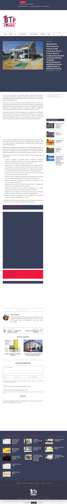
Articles (11, 34)
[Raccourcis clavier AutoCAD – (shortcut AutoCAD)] (7, 458)
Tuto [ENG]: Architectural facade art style (37, 441)
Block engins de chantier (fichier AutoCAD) (15, 450)
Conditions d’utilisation (23, 6)
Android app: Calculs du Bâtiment (59, 440)
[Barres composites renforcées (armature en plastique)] (50, 125)
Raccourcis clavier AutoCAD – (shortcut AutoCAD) (16, 457)
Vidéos (48, 34)
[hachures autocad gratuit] (7, 474)
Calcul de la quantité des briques (58, 150)
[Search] (63, 35)
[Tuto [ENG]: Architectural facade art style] (28, 441)
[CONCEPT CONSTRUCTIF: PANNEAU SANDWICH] (12, 346)
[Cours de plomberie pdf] (50, 134)
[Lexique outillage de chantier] (50, 142)
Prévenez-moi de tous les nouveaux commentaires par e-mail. (17, 386)
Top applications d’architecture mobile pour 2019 (59, 456)
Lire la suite (40, 502)
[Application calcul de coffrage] (49, 449)
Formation (43, 34)
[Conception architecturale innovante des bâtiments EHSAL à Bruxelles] (33, 346)
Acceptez (34, 502)
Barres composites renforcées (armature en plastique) (60, 125)
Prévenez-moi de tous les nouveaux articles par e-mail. (16, 390)
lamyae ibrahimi (51, 70)
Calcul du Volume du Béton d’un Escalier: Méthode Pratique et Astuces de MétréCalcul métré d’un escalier (60, 160)
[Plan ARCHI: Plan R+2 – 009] (7, 466)
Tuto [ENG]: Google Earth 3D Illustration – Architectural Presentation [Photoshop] (38, 458)
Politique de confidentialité (35, 6)
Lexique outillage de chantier (59, 141)
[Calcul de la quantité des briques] (50, 150)
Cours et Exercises (33, 34)
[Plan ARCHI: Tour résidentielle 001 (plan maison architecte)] (7, 441)
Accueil (5, 34)
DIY (54, 34)
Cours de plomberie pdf (59, 133)
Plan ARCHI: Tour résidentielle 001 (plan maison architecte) (16, 441)
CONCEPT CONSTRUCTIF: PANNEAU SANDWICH (13, 354)
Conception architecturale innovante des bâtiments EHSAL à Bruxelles (33, 354)
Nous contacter (45, 6)
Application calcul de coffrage (59, 448)
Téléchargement (22, 34)
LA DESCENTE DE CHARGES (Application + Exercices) (30, 4)
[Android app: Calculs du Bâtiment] (49, 441)
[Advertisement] (44, 21)
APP (15, 34)
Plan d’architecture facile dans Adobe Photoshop (37, 448)
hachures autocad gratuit (16, 472)
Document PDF (11, 39)
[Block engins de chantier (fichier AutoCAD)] (7, 450)
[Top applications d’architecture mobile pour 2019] (49, 457)
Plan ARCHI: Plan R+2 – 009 (16, 465)
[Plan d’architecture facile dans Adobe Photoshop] (28, 449)
